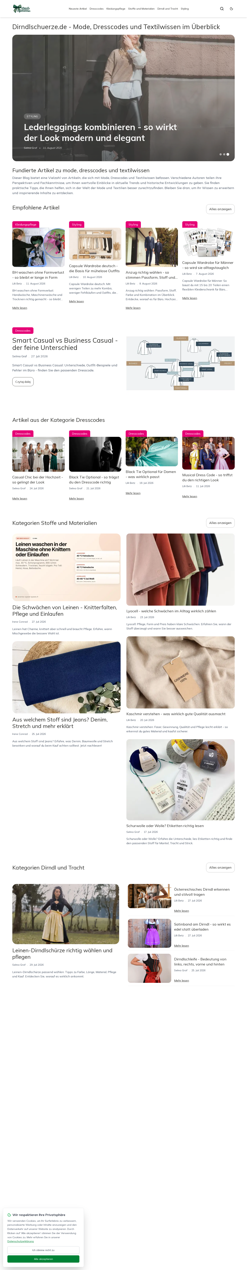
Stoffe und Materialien (141, 8)
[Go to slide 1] (221, 154)
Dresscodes (97, 8)
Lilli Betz (17, 283)
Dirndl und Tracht (167, 8)
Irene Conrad (20, 621)
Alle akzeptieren (43, 1259)
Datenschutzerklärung (20, 1241)
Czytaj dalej (23, 382)
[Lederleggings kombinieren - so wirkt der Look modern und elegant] (123, 98)
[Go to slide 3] (227, 154)
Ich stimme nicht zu (43, 1250)
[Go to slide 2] (224, 154)
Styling (185, 8)
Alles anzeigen (220, 209)
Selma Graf (30, 147)
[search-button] (222, 9)
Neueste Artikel (78, 8)
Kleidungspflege (116, 8)
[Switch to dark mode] (231, 8)
